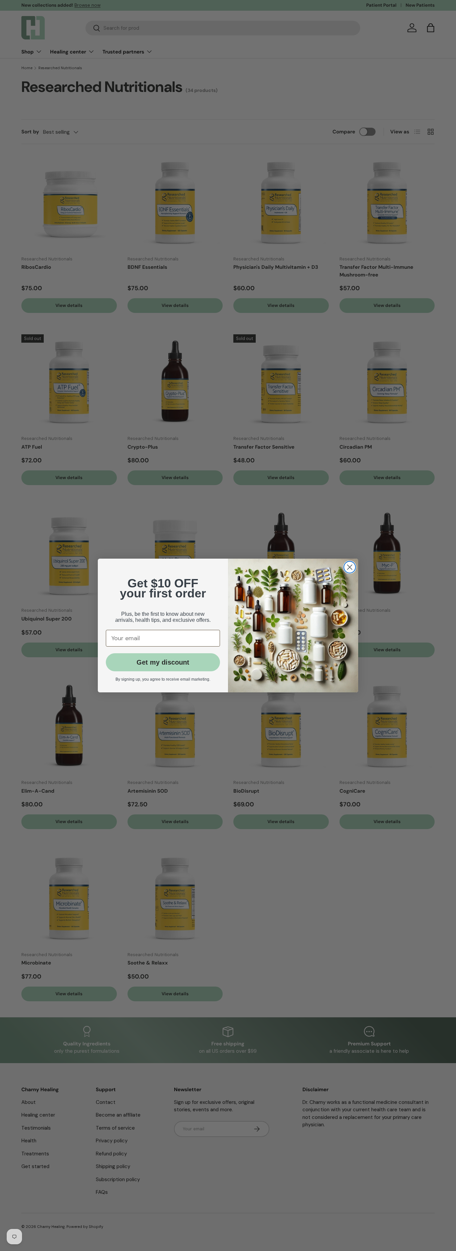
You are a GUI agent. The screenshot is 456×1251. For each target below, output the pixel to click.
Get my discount (163, 662)
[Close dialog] (350, 567)
